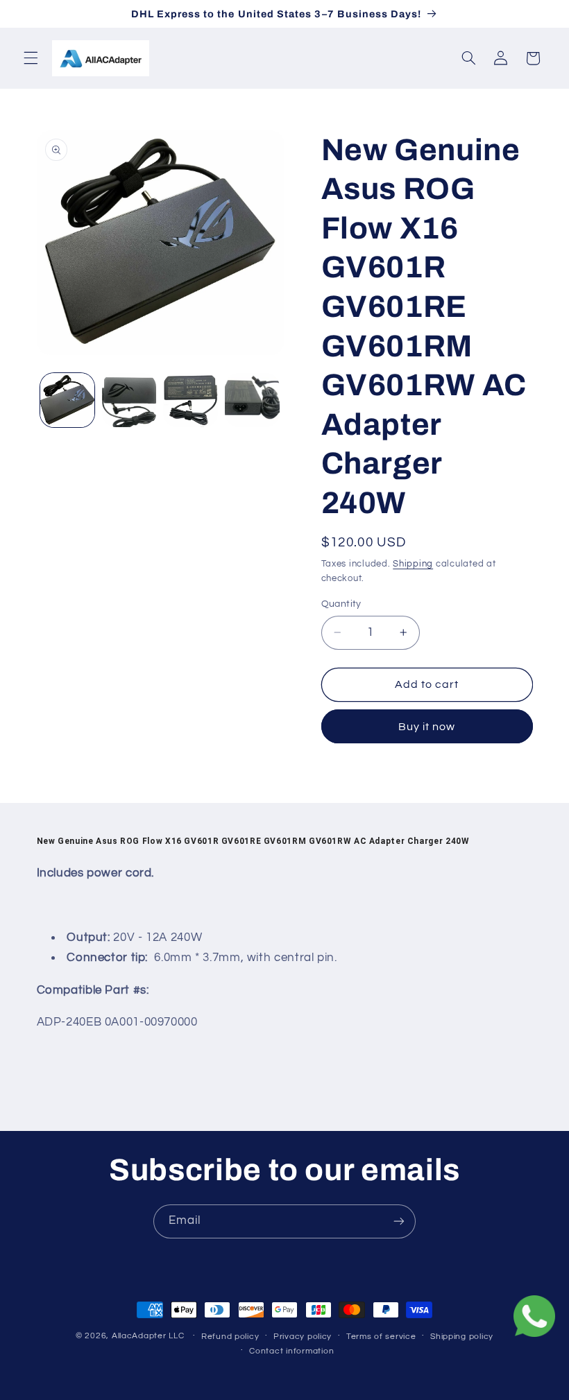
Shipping (413, 564)
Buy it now (427, 726)
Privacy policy (302, 1336)
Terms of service (381, 1336)
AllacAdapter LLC (148, 1336)
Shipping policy (461, 1336)
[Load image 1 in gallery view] (67, 400)
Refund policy (230, 1336)
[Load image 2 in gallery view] (129, 400)
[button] (30, 58)
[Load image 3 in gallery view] (190, 400)
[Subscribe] (399, 1221)
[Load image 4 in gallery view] (252, 400)
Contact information (291, 1351)
